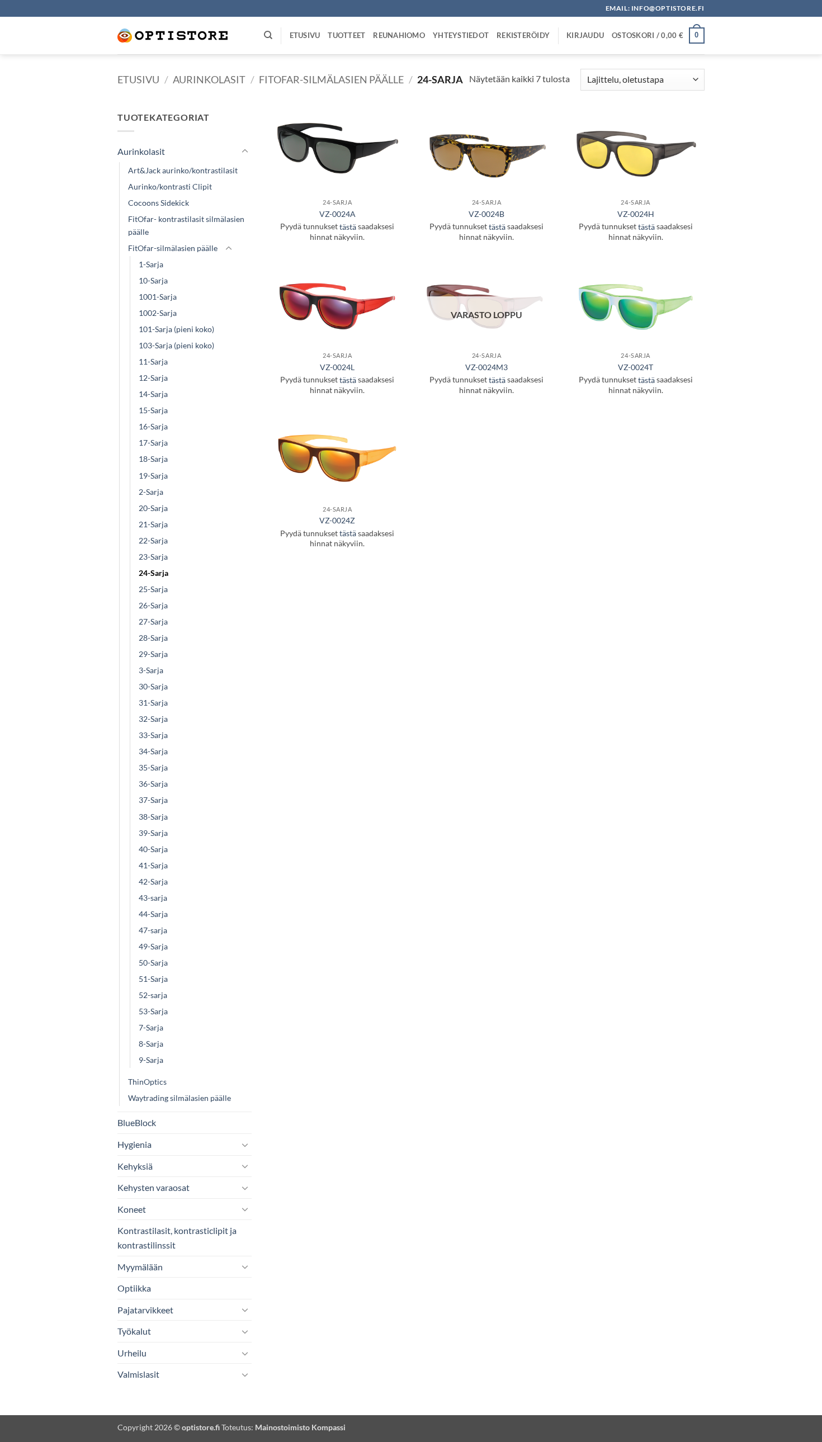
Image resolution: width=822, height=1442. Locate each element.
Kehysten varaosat (153, 1187)
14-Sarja (153, 394)
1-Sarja (151, 264)
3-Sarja (151, 670)
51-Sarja (153, 979)
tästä (347, 226)
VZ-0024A (337, 214)
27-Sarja (153, 621)
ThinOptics (147, 1081)
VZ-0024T (635, 367)
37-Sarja (153, 800)
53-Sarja (153, 1011)
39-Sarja (153, 833)
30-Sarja (153, 686)
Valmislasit (138, 1374)
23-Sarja (153, 556)
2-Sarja (151, 492)
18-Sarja (153, 459)
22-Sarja (153, 540)
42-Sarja (153, 881)
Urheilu (132, 1353)
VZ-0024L (337, 367)
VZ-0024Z (337, 520)
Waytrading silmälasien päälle (179, 1098)
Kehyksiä (135, 1166)
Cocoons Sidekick (158, 202)
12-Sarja (153, 377)
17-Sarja (153, 442)
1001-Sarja (158, 296)
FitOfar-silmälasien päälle (331, 79)
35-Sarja (153, 767)
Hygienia (134, 1144)
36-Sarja (153, 783)
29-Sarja (153, 654)
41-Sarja (153, 865)
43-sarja (153, 897)
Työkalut (134, 1331)
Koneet (131, 1209)
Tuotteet (346, 35)
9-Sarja (151, 1060)
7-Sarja (151, 1027)
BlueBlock (136, 1122)
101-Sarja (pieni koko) (176, 329)
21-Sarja (153, 524)
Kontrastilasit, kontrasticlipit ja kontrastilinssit (177, 1237)
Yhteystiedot (461, 35)
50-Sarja (153, 962)
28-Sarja (153, 637)
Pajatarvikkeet (145, 1309)
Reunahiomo (399, 35)
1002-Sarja (158, 313)
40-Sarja (153, 849)
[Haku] (268, 35)
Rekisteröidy (523, 35)
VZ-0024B (486, 214)
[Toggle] (245, 151)
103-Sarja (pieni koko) (176, 345)
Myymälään (140, 1266)
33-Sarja (153, 735)
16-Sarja (153, 426)
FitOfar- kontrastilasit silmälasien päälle (186, 225)
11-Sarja (153, 361)
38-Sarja (153, 816)
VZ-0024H (635, 214)
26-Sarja (153, 605)
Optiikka (134, 1288)
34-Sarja (153, 751)
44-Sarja (153, 914)
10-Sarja (153, 280)
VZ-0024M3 (486, 367)
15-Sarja (153, 410)
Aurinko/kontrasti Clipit (170, 186)
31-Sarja (153, 702)
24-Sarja (153, 573)
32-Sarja (153, 719)
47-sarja (153, 930)
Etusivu (305, 35)
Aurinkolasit (209, 79)
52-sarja (153, 995)
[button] (585, 35)
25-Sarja (153, 589)
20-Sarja (153, 508)
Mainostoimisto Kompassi (300, 1427)
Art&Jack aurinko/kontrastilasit (183, 170)
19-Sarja (153, 475)
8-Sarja (151, 1043)
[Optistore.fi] (173, 35)
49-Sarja (153, 946)
